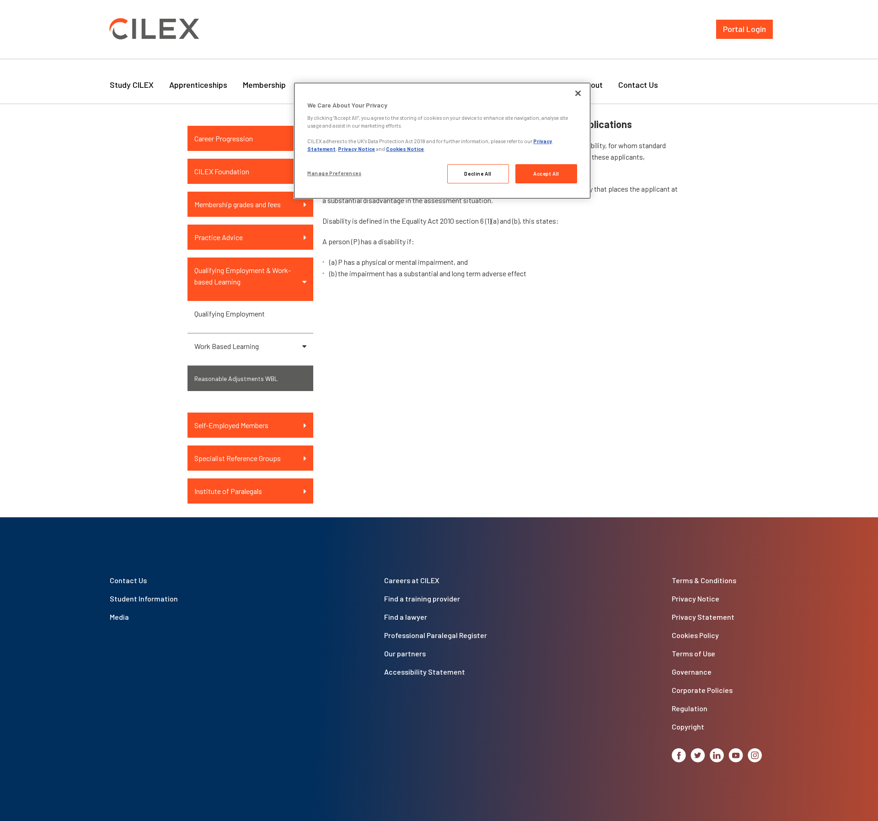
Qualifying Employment (229, 313)
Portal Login (744, 29)
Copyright (688, 726)
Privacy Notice (695, 598)
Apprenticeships (198, 85)
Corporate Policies (702, 690)
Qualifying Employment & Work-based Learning (242, 276)
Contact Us (638, 85)
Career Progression (223, 138)
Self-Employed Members (231, 425)
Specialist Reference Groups (237, 458)
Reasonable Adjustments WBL (236, 378)
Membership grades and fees (237, 204)
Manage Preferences (334, 173)
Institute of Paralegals (228, 491)
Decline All (477, 174)
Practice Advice (218, 237)
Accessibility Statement (424, 671)
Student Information (144, 598)
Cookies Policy (695, 635)
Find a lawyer (405, 616)
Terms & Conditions (704, 580)
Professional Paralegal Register (435, 635)
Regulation (689, 708)
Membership (264, 85)
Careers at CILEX (411, 580)
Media (119, 616)
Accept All (546, 174)
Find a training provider (422, 598)
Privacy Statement (703, 616)
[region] (442, 140)
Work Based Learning (226, 346)
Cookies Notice (405, 149)
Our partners (405, 653)
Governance (692, 671)
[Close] (578, 93)
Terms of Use (693, 653)
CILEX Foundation (221, 171)
